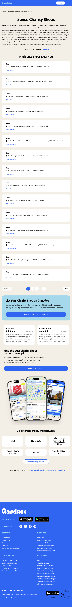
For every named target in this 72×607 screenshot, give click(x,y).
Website (46, 49)
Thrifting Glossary (43, 563)
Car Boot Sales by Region (46, 576)
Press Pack (6, 538)
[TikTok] (20, 526)
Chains (23, 12)
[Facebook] (30, 526)
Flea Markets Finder (44, 548)
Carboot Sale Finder (44, 543)
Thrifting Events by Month (46, 581)
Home (4, 12)
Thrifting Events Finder (45, 545)
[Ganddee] (7, 3)
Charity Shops (13, 12)
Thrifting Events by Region (46, 579)
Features (40, 538)
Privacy (5, 590)
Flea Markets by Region (45, 584)
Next (66, 289)
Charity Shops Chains (45, 566)
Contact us (6, 540)
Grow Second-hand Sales (11, 571)
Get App (60, 3)
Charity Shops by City (45, 568)
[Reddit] (34, 526)
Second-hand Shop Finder (46, 551)
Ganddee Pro (6, 566)
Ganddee (5, 545)
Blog (38, 560)
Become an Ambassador (10, 548)
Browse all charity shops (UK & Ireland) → (48, 470)
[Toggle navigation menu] (69, 3)
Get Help (20, 590)
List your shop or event (10, 560)
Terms (12, 590)
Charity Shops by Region (46, 571)
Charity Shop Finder (44, 540)
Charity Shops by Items (45, 573)
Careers (5, 543)
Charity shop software (10, 568)
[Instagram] (25, 526)
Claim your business (9, 563)
